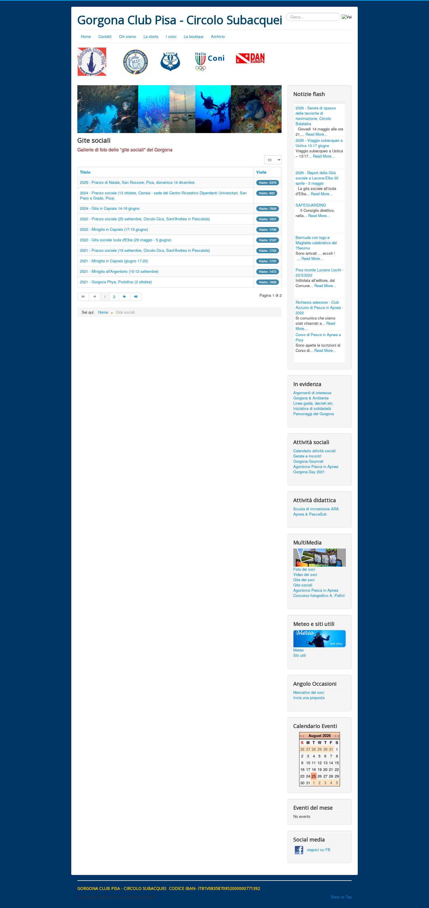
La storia (151, 36)
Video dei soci (305, 574)
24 (308, 776)
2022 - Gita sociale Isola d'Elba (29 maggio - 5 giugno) (125, 239)
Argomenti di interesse (312, 392)
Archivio (218, 36)
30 (302, 782)
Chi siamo (127, 36)
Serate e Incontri (307, 456)
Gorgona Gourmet (308, 461)
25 (314, 776)
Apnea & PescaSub (310, 514)
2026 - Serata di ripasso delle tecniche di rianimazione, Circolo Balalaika (316, 115)
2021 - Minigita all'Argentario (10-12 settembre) (119, 271)
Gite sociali (302, 585)
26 (320, 776)
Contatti (104, 36)
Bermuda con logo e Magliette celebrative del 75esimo (316, 243)
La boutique (193, 36)
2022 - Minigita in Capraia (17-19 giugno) (114, 229)
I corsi (171, 36)
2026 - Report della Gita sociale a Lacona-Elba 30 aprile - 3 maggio (317, 178)
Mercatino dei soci (308, 692)
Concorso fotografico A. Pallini (319, 595)
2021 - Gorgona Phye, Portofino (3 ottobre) (116, 281)
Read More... (316, 134)
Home (86, 36)
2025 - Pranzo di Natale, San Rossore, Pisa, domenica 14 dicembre (137, 182)
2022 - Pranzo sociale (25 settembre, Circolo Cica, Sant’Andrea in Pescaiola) (145, 218)
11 (314, 762)
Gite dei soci (304, 579)
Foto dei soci (304, 569)
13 (325, 762)
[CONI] (209, 61)
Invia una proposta (309, 697)
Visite (261, 172)
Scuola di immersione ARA (316, 508)
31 (308, 782)
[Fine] (136, 297)
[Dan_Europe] (250, 58)
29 (337, 776)
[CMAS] (170, 61)
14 (331, 762)
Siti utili (299, 655)
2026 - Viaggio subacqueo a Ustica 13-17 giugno (319, 142)
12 (320, 762)
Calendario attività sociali (314, 450)
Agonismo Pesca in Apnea (315, 466)
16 (302, 769)
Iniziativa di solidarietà (312, 408)
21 (331, 769)
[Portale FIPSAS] (135, 62)
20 (325, 769)
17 (308, 769)
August (314, 735)
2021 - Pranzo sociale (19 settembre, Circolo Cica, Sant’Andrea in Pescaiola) (145, 250)
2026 (326, 735)
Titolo (85, 172)
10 (308, 762)
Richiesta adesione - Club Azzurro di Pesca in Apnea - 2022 (319, 307)
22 (337, 769)
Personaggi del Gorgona (313, 413)
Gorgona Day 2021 (309, 471)
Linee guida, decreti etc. (313, 403)
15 (337, 762)
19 (320, 769)
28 (331, 776)
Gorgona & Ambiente (311, 398)
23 (302, 776)
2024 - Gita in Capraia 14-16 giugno (109, 208)
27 (325, 776)
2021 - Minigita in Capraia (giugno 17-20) (114, 260)
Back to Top (341, 897)
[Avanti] (124, 297)
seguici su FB (317, 849)
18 (314, 769)
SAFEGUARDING (311, 205)
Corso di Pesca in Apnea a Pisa (318, 337)
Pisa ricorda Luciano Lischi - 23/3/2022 (319, 272)
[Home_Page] (92, 61)
